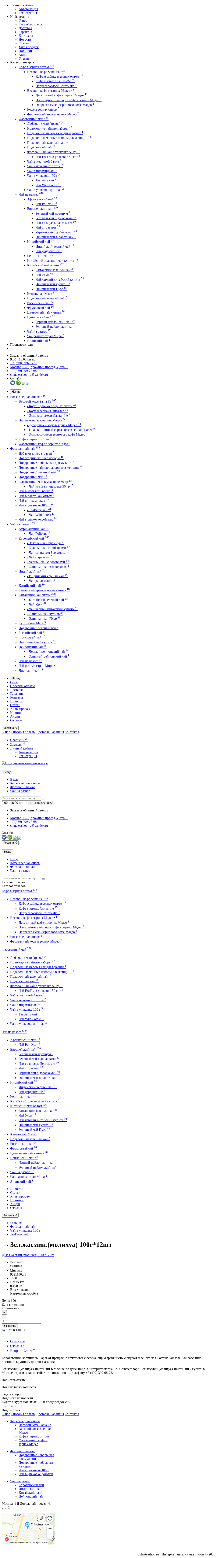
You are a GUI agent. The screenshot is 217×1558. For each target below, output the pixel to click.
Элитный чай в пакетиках (56, 237)
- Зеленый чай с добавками (48, 547)
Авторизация (28, 9)
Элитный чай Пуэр (51, 289)
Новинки (25, 51)
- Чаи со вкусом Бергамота (48, 552)
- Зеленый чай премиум (45, 543)
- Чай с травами (40, 557)
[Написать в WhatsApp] (18, 384)
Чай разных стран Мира (45, 336)
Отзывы (24, 58)
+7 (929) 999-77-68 (23, 371)
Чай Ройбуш (46, 204)
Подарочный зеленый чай (47, 142)
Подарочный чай (41, 147)
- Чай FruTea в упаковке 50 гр (50, 486)
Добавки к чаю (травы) (45, 123)
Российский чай (40, 303)
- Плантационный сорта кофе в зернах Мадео (61, 430)
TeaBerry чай (47, 180)
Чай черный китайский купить (60, 279)
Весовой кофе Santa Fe (46, 72)
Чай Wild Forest (48, 185)
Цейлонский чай (41, 317)
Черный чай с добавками (56, 232)
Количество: (10, 1308)
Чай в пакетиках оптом (45, 166)
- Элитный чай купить (45, 614)
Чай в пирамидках (42, 171)
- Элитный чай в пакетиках (48, 567)
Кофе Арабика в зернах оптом (59, 76)
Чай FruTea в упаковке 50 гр (58, 157)
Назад (16, 391)
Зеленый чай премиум (53, 213)
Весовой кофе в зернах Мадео (50, 90)
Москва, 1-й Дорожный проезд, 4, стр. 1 (39, 367)
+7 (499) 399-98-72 (23, 363)
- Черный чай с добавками (48, 562)
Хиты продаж (29, 47)
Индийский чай (40, 241)
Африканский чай (42, 199)
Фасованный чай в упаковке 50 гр (53, 152)
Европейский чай (42, 208)
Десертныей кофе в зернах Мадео (62, 95)
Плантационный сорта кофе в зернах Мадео (69, 100)
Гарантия (25, 32)
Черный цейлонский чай (55, 322)
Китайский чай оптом (45, 265)
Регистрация (28, 13)
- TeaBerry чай (39, 510)
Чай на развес (31, 194)
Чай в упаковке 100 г (44, 175)
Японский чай (39, 341)
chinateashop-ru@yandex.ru (29, 374)
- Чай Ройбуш (38, 533)
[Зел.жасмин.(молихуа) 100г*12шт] (28, 1255)
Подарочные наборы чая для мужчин (55, 133)
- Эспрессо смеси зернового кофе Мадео (57, 434)
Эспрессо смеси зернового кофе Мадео (65, 105)
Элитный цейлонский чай (56, 326)
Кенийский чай (40, 256)
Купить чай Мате (40, 293)
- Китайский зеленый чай (47, 600)
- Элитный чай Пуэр (44, 618)
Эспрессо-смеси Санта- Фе (56, 86)
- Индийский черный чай (47, 576)
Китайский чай (30, 1492)
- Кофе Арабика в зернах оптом (51, 406)
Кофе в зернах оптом (36, 67)
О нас (23, 20)
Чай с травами (48, 227)
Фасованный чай (34, 119)
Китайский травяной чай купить (52, 260)
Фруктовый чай (40, 308)
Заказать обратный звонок (29, 355)
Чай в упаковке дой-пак (46, 190)
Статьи (24, 43)
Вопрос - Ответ (22, 1350)
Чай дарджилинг (49, 251)
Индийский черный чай (55, 246)
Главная (16, 1223)
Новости (25, 39)
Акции (24, 54)
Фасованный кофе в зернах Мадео (53, 114)
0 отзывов (16, 1265)
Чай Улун (44, 275)
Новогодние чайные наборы (49, 128)
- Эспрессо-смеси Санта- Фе (48, 415)
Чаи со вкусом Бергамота (56, 223)
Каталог (14, 886)
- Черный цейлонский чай (48, 651)
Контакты (26, 35)
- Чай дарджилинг (41, 580)
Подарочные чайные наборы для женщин (59, 138)
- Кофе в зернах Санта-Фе (47, 411)
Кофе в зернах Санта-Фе (55, 81)
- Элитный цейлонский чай (48, 656)
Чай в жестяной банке (44, 161)
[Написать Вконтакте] (12, 384)
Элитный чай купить (53, 284)
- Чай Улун (36, 604)
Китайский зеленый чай (55, 270)
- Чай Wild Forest (41, 515)
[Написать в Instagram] (27, 384)
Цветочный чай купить (46, 312)
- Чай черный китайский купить (52, 609)
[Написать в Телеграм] (23, 384)
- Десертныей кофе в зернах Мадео (54, 425)
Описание (17, 1341)
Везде (14, 779)
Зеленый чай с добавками (56, 218)
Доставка (25, 28)
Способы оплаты (31, 24)
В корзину (9, 1325)
